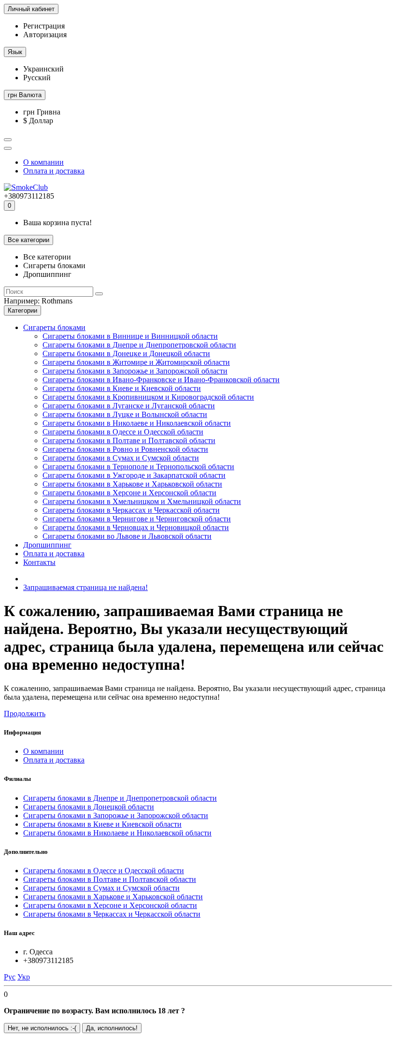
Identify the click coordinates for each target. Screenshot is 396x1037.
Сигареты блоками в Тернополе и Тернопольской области (138, 466)
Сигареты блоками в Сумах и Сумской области (120, 458)
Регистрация (44, 26)
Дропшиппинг (47, 545)
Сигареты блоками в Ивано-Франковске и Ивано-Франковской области (161, 379)
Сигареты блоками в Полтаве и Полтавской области (128, 440)
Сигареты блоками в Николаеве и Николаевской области (136, 423)
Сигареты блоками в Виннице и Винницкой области (130, 336)
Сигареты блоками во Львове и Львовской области (127, 536)
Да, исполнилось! (112, 1028)
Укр (23, 977)
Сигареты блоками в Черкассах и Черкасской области (131, 510)
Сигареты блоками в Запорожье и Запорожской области (134, 371)
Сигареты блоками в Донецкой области (88, 807)
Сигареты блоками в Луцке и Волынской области (124, 414)
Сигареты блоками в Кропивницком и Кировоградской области (148, 397)
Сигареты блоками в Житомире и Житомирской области (136, 362)
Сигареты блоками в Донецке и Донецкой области (126, 353)
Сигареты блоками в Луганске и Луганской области (128, 406)
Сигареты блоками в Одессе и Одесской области (122, 432)
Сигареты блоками (54, 327)
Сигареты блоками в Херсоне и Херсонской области (129, 493)
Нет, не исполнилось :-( (42, 1028)
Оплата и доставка (54, 171)
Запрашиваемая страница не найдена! (85, 587)
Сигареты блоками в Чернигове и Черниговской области (136, 519)
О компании (43, 162)
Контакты (39, 562)
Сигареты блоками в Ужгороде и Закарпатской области (134, 475)
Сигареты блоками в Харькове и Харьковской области (132, 484)
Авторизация (45, 34)
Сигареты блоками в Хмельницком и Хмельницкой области (141, 501)
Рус (9, 977)
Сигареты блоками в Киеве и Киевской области (121, 388)
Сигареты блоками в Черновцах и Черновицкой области (135, 527)
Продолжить (24, 713)
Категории (22, 310)
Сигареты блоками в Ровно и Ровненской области (125, 449)
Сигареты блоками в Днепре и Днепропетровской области (139, 345)
